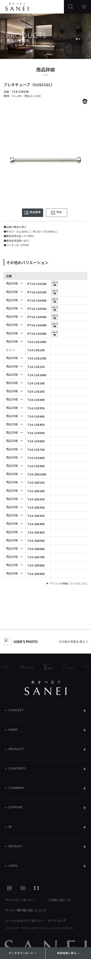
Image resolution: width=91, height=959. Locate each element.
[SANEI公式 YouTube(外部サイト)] (23, 888)
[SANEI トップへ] (45, 687)
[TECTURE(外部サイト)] (36, 888)
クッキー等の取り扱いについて (26, 910)
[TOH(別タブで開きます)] (46, 667)
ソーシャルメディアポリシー (24, 920)
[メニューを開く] (84, 7)
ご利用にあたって (59, 900)
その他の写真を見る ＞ (73, 641)
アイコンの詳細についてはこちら (68, 583)
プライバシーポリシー (20, 900)
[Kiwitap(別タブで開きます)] (66, 667)
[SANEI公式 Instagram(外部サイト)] (9, 888)
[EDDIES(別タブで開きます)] (24, 667)
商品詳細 (12, 283)
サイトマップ (57, 920)
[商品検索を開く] (70, 7)
